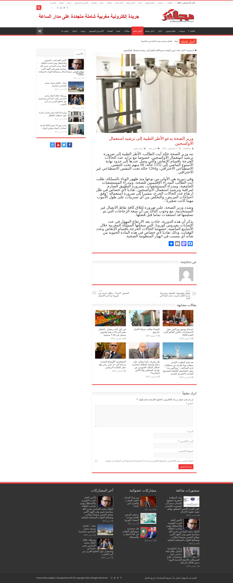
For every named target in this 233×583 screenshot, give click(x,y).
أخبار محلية (130, 3)
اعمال (61, 3)
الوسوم (79, 72)
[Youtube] (61, 8)
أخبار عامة (119, 3)
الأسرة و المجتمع (81, 3)
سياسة (160, 3)
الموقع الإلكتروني (186, 451)
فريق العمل (150, 578)
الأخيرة (79, 53)
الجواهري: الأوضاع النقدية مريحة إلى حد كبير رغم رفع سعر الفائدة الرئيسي (112, 364)
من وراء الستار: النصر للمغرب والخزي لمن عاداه (131, 501)
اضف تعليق (138, 148)
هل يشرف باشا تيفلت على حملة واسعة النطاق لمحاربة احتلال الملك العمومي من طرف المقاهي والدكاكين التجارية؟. (146, 367)
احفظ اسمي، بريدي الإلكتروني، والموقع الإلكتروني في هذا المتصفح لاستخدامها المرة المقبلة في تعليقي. (149, 461)
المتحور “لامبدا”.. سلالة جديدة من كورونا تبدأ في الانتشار (113, 293)
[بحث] (38, 7)
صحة (101, 3)
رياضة (69, 3)
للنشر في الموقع (189, 578)
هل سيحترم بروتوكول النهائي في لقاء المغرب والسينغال (130, 532)
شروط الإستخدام (163, 578)
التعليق (189, 403)
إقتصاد (93, 3)
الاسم (190, 431)
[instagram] (58, 8)
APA (71, 578)
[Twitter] (64, 8)
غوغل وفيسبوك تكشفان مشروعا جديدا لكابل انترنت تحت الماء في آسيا (175, 294)
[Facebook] (67, 8)
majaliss (187, 148)
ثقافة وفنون (149, 3)
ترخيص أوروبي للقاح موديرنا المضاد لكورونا (131, 517)
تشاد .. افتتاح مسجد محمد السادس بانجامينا (159, 41)
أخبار (140, 3)
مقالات (109, 3)
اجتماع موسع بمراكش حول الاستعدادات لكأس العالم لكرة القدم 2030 (178, 332)
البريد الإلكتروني (185, 441)
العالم (170, 3)
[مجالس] (166, 15)
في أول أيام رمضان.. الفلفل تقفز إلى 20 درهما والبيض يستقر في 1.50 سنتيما (112, 332)
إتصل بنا (53, 3)
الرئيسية (191, 50)
